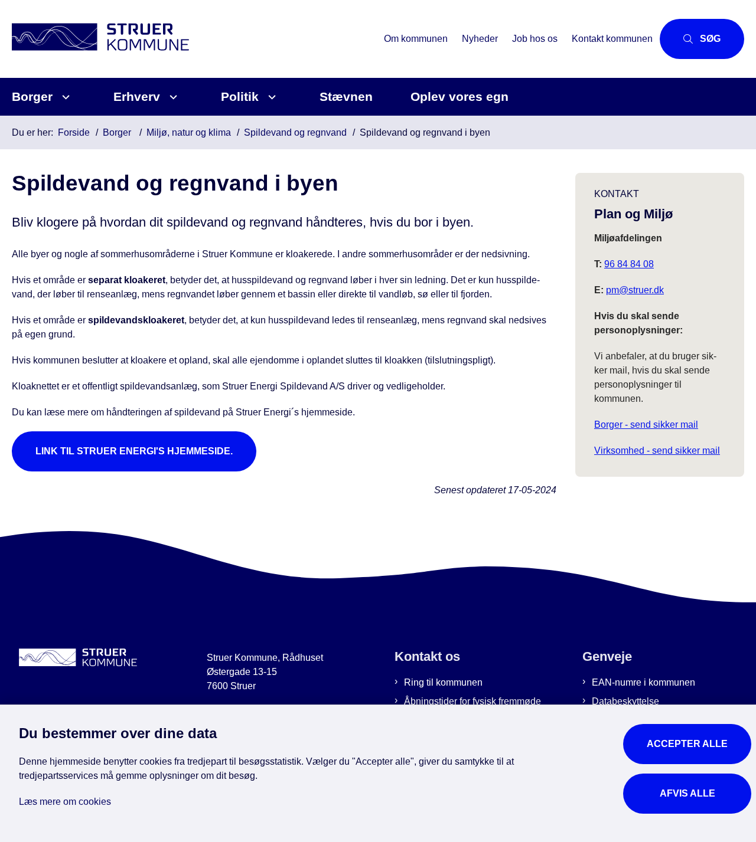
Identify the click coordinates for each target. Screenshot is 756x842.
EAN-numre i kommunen (643, 682)
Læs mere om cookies (65, 802)
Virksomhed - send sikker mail (657, 450)
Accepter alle (687, 744)
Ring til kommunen (443, 682)
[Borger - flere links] (64, 97)
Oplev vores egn (459, 96)
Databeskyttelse (625, 701)
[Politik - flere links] (270, 97)
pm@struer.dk (635, 290)
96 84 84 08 (629, 264)
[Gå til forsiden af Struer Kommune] (194, 38)
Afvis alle (687, 793)
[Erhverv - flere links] (171, 97)
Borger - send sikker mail (646, 425)
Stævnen (346, 96)
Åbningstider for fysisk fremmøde (472, 701)
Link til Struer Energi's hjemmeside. (134, 451)
